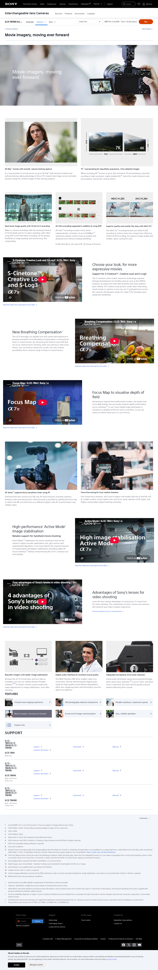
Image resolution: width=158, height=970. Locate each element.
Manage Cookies (36, 965)
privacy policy (112, 959)
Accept (16, 965)
